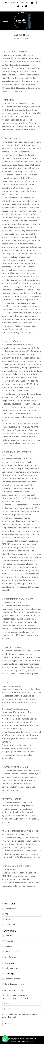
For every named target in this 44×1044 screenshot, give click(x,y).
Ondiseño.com (26, 1041)
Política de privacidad (13, 968)
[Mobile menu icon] (5, 21)
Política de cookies (12, 978)
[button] (5, 1038)
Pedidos (8, 946)
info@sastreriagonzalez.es (18, 2)
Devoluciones (10, 908)
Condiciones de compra (14, 984)
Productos (9, 936)
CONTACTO (10, 924)
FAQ (6, 914)
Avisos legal (10, 973)
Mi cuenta (9, 941)
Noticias (8, 919)
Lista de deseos (11, 951)
